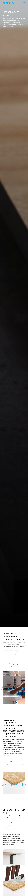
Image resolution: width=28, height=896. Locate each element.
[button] (4, 688)
